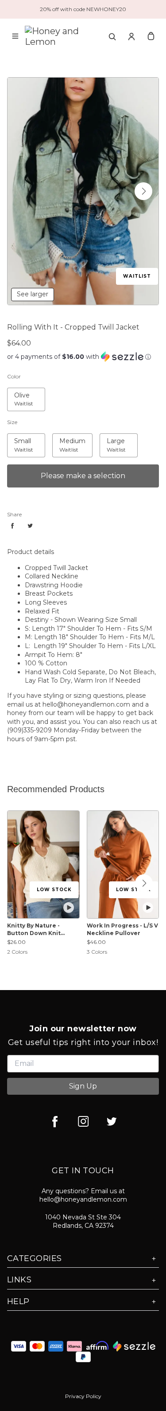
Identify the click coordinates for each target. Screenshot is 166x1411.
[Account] (131, 36)
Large (109, 438)
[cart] (151, 36)
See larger (32, 294)
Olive (15, 393)
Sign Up (83, 1086)
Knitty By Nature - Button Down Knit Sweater (34, 929)
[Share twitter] (30, 525)
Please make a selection (83, 476)
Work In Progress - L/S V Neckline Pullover (122, 929)
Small (15, 438)
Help (18, 1301)
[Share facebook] (12, 525)
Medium (65, 438)
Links (19, 1280)
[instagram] (83, 1121)
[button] (143, 191)
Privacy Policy (83, 1396)
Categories (34, 1258)
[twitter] (111, 1121)
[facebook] (55, 1121)
